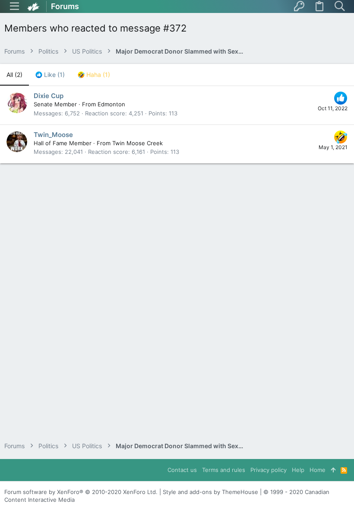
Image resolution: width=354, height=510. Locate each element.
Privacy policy (268, 469)
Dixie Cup (48, 96)
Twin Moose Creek (137, 143)
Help (298, 469)
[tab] (50, 75)
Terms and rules (223, 469)
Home (318, 469)
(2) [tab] (14, 74)
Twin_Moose (53, 135)
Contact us (182, 469)
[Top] (333, 469)
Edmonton (111, 104)
